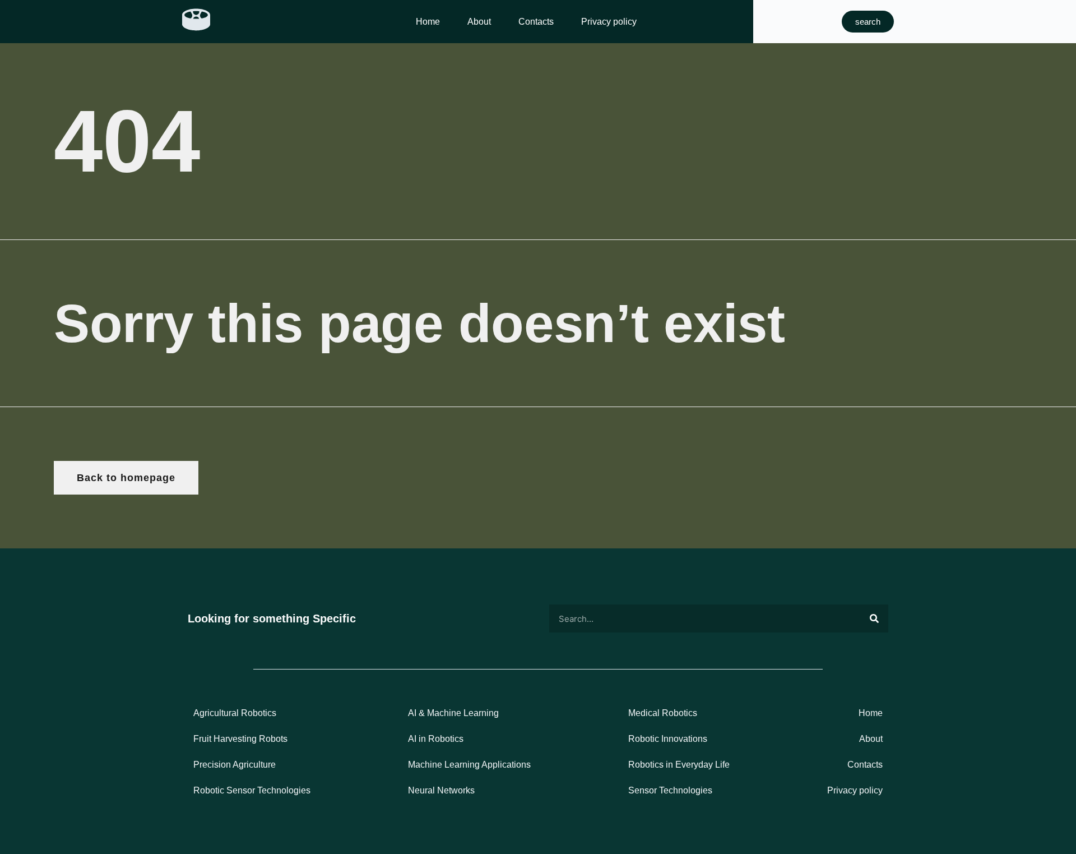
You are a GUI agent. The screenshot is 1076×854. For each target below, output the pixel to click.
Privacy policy (609, 21)
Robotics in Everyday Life (679, 764)
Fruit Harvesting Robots (240, 739)
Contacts (536, 21)
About (479, 21)
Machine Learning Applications (469, 764)
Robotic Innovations (667, 739)
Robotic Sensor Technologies (251, 790)
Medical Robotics (662, 713)
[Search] (874, 618)
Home (428, 21)
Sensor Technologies (670, 790)
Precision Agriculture (234, 764)
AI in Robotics (435, 739)
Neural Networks (441, 790)
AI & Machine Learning (453, 713)
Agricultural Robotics (234, 713)
